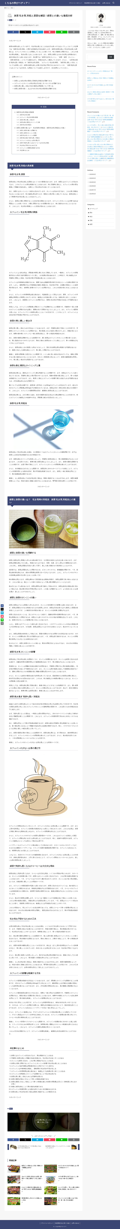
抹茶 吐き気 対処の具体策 (25, 112)
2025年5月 (92, 178)
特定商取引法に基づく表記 (62, 1223)
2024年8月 (92, 186)
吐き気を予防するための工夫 (28, 145)
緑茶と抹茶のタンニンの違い (28, 133)
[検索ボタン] (113, 3)
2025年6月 (92, 174)
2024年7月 (92, 190)
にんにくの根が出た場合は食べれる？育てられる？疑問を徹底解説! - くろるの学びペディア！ (100, 119)
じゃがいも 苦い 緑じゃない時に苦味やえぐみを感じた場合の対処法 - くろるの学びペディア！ (100, 139)
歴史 (91, 212)
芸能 (91, 220)
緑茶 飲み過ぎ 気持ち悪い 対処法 (30, 138)
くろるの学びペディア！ (17, 3)
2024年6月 (92, 194)
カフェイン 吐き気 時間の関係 (29, 117)
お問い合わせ (75, 1223)
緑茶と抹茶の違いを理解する (28, 130)
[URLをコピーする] (74, 32)
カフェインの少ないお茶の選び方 (30, 140)
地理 (91, 224)
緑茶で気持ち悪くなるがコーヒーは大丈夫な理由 (34, 143)
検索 (110, 57)
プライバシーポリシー (47, 1223)
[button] (13, 32)
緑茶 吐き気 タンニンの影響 (28, 135)
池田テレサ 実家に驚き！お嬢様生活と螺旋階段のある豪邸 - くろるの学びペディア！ (100, 158)
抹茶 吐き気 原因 (25, 115)
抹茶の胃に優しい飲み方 (27, 120)
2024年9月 (92, 182)
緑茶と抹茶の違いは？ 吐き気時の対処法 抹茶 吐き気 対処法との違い (41, 128)
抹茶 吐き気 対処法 (25, 125)
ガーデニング (94, 208)
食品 (11, 20)
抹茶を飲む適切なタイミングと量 (30, 122)
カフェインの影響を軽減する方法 (30, 148)
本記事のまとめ (24, 150)
